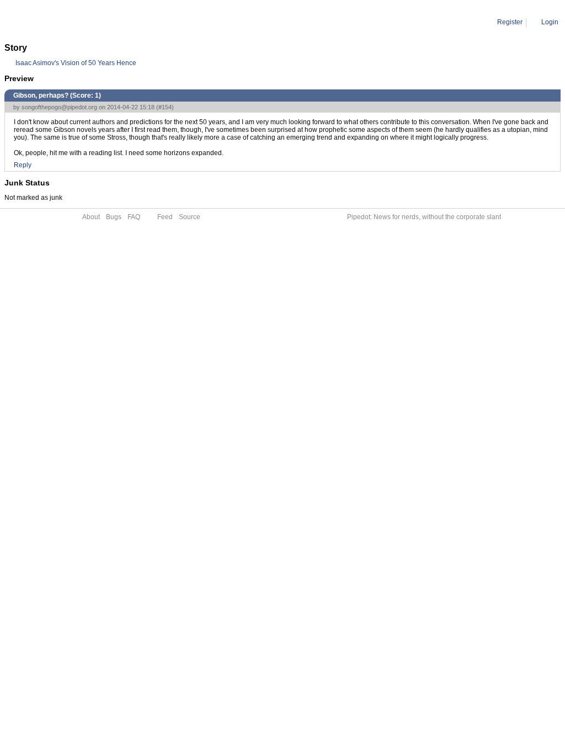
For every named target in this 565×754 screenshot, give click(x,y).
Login (549, 22)
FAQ (133, 217)
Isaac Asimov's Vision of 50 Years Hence (75, 63)
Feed (165, 217)
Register (510, 22)
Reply (22, 165)
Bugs (113, 217)
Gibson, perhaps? (110, 22)
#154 (165, 107)
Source (189, 217)
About (91, 217)
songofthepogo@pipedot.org (59, 107)
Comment (61, 22)
